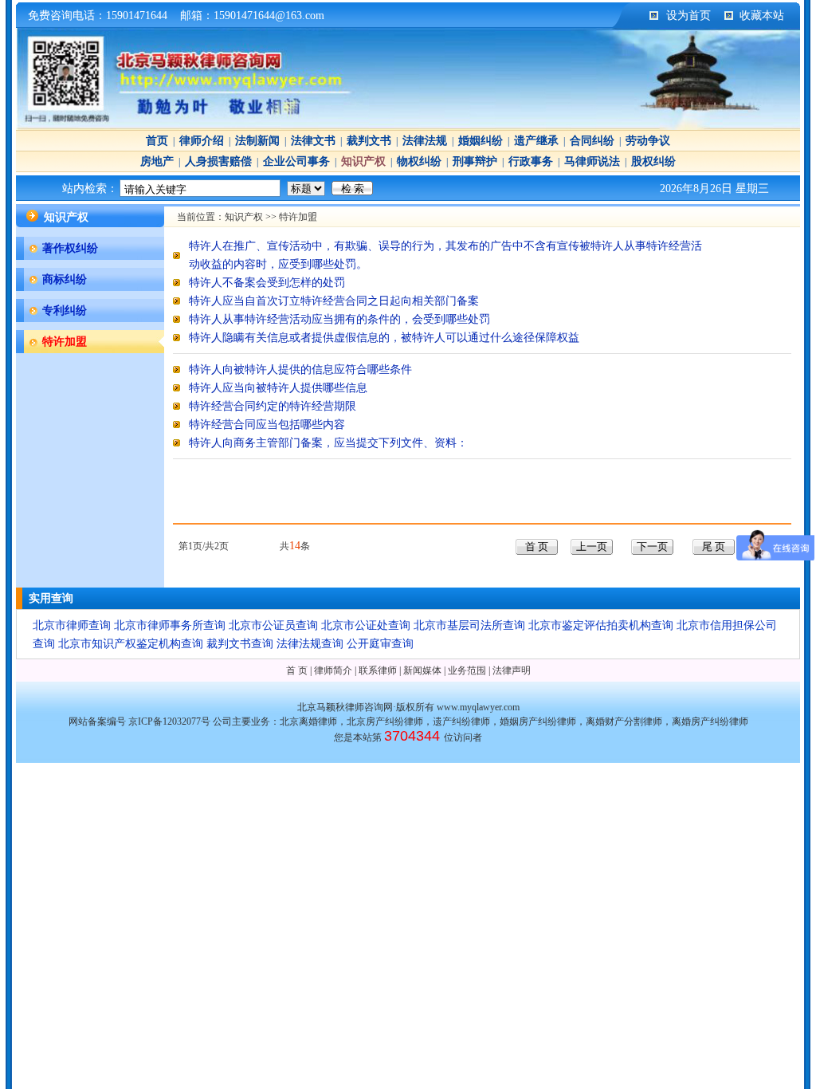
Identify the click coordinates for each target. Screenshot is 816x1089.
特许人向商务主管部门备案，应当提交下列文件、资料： (328, 443)
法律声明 (511, 670)
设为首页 (688, 16)
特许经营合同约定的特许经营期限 (272, 406)
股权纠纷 (653, 161)
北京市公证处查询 (365, 625)
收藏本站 (762, 16)
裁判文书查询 (239, 644)
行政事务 (530, 161)
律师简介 (333, 670)
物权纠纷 (419, 161)
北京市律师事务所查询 (170, 625)
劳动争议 (648, 141)
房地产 (157, 161)
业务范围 (467, 670)
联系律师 (378, 670)
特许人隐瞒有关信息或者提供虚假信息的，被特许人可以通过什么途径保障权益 (384, 338)
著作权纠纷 (70, 248)
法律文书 (313, 141)
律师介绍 (201, 141)
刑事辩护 (475, 161)
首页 (157, 141)
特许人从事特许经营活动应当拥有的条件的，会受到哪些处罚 (339, 319)
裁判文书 (369, 141)
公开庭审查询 (380, 644)
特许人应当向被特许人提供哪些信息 (278, 388)
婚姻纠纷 (480, 141)
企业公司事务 (296, 161)
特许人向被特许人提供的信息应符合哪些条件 (300, 369)
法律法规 (424, 141)
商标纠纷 (64, 279)
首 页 (297, 670)
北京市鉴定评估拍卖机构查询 (600, 625)
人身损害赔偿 (218, 161)
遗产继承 (536, 141)
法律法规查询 (310, 644)
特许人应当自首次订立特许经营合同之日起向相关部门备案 (334, 301)
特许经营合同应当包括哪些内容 (267, 424)
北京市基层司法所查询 (469, 625)
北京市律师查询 (72, 625)
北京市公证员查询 (273, 625)
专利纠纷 (64, 310)
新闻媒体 (422, 670)
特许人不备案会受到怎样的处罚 (267, 283)
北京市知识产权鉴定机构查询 (130, 644)
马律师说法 (592, 161)
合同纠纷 (592, 141)
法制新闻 (257, 141)
